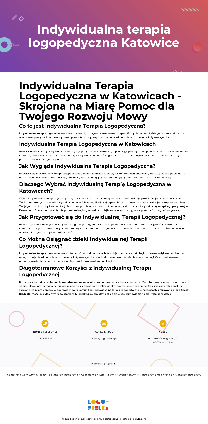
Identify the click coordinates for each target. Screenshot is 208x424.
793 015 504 (45, 338)
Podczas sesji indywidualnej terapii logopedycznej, (50, 173)
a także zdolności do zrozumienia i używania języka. (138, 137)
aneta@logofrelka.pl (104, 338)
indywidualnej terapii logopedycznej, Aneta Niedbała (78, 224)
